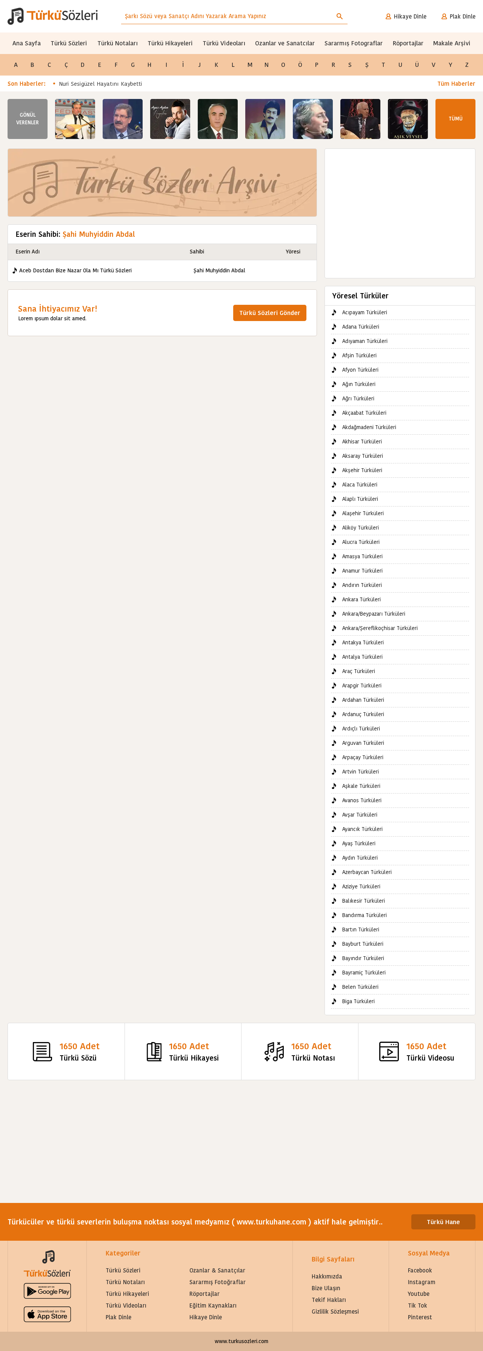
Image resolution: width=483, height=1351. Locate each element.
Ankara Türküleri (361, 599)
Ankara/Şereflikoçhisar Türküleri (380, 628)
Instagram (421, 1282)
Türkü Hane (443, 1222)
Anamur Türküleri (362, 570)
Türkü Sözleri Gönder (269, 313)
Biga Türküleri (358, 1001)
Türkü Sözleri (69, 43)
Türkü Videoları (224, 43)
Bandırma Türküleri (364, 915)
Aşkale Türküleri (361, 786)
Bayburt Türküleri (362, 944)
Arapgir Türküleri (361, 685)
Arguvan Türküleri (363, 743)
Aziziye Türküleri (361, 886)
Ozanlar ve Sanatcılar (285, 43)
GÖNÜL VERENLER (27, 118)
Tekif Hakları (329, 1300)
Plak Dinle (462, 16)
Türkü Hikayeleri (170, 43)
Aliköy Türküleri (360, 527)
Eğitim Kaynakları (213, 1305)
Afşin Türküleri (359, 355)
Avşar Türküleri (359, 814)
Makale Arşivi (452, 43)
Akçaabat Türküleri (364, 413)
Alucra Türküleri (361, 542)
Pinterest (420, 1317)
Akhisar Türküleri (362, 441)
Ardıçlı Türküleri (361, 728)
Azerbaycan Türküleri (367, 872)
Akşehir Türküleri (362, 470)
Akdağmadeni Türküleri (369, 427)
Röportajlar (408, 43)
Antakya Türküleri (363, 642)
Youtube (418, 1294)
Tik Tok (417, 1305)
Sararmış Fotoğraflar (217, 1282)
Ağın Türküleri (358, 384)
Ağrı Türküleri (358, 398)
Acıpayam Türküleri (364, 312)
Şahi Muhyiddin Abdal (219, 270)
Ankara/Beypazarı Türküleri (373, 614)
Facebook (420, 1270)
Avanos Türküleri (361, 800)
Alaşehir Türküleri (363, 513)
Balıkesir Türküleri (363, 901)
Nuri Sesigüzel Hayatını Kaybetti (100, 84)
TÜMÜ (456, 118)
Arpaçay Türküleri (362, 757)
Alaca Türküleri (359, 484)
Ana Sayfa (26, 43)
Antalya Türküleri (362, 657)
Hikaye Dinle (410, 16)
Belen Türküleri (360, 987)
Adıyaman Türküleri (365, 341)
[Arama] (340, 16)
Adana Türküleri (360, 326)
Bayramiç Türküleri (364, 972)
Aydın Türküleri (360, 858)
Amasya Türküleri (362, 556)
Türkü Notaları (117, 43)
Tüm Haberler (456, 84)
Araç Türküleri (358, 671)
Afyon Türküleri (360, 370)
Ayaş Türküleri (358, 843)
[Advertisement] (400, 209)
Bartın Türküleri (360, 929)
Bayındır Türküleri (363, 958)
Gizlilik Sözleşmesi (335, 1311)
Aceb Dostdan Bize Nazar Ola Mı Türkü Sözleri (75, 270)
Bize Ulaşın (326, 1288)
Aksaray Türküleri (362, 456)
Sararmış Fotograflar (354, 43)
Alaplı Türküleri (360, 499)
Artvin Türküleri (360, 771)
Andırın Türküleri (362, 585)
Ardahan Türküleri (363, 700)
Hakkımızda (327, 1276)
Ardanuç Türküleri (363, 714)
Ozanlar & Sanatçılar (217, 1270)
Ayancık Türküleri (362, 829)
